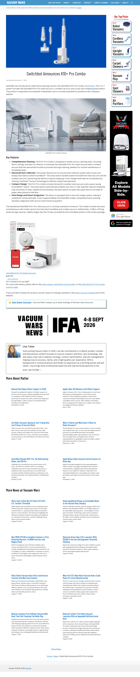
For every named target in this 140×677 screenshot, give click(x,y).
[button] (61, 2)
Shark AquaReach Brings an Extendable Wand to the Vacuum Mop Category (81, 502)
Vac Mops (115, 3)
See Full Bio (33, 370)
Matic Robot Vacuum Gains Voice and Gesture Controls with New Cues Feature (29, 576)
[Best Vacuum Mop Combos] (121, 76)
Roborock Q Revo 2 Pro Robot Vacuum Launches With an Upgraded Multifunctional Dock (80, 616)
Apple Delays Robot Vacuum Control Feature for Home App (82, 460)
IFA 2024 (91, 86)
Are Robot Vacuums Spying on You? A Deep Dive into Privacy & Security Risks (30, 423)
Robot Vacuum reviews (84, 292)
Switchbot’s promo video (64, 284)
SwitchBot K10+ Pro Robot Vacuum (21, 273)
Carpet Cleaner (101, 3)
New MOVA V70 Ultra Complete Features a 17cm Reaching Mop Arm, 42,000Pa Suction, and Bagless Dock (30, 539)
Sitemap (28, 668)
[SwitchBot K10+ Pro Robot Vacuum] (33, 270)
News (56, 656)
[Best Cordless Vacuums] (121, 38)
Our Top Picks (54, 3)
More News (56, 649)
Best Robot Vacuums (21, 302)
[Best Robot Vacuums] (121, 26)
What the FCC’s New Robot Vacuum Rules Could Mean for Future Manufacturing (81, 576)
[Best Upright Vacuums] (121, 51)
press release (47, 284)
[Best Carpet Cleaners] (121, 63)
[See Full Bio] (40, 370)
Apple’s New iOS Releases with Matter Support (81, 389)
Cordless (76, 3)
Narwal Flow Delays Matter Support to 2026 (28, 389)
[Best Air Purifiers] (121, 101)
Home (49, 656)
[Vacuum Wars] (16, 2)
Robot (66, 3)
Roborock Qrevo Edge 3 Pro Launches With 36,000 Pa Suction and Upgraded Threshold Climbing (80, 539)
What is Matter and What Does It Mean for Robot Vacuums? (79, 423)
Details (79, 8)
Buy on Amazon (13, 279)
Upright (87, 3)
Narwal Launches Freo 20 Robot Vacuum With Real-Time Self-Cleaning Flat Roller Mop (29, 615)
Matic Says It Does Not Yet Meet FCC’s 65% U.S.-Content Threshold (28, 502)
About (125, 3)
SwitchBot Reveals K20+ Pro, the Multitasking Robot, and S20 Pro (29, 460)
